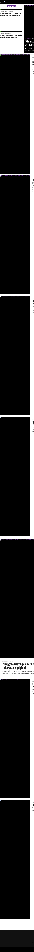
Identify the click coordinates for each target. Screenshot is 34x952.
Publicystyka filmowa (25, 2)
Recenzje (15, 2)
